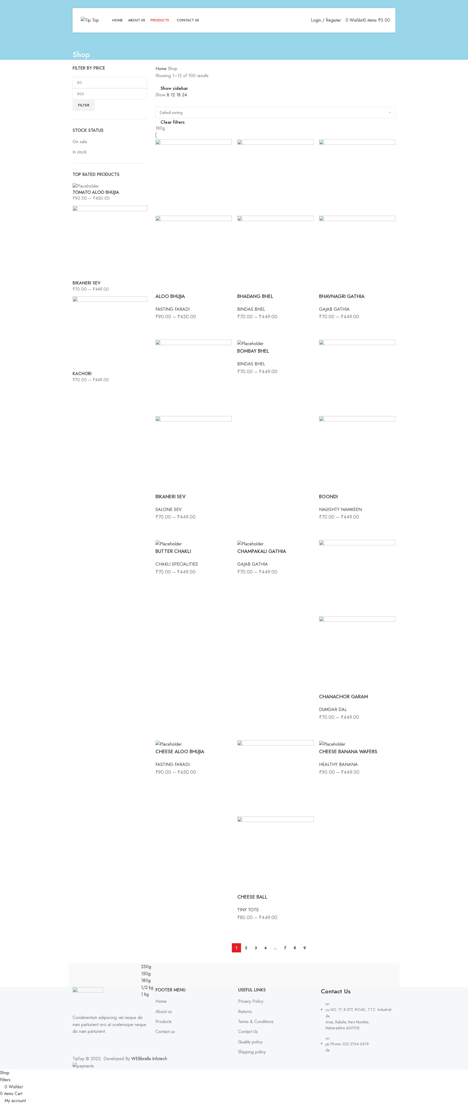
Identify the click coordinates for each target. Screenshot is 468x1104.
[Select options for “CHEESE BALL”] (244, 928)
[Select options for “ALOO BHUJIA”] (162, 327)
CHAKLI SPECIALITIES (176, 564)
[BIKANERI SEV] (110, 242)
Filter (83, 105)
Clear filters (173, 122)
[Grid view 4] (168, 102)
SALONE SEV (168, 509)
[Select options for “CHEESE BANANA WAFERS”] (326, 783)
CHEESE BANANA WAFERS (348, 751)
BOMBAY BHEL (253, 351)
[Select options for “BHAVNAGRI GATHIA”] (326, 327)
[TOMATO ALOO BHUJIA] (86, 186)
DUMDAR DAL (333, 709)
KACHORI (82, 374)
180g (160, 128)
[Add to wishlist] (192, 327)
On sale (80, 142)
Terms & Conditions (256, 1022)
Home (161, 68)
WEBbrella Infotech (149, 1059)
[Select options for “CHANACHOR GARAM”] (326, 728)
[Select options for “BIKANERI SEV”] (162, 528)
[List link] (358, 1020)
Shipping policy (252, 1052)
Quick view (177, 327)
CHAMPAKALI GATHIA (261, 551)
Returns (245, 1012)
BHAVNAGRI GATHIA (342, 296)
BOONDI (328, 496)
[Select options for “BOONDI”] (326, 528)
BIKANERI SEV (86, 283)
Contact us (165, 1032)
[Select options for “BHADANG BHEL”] (244, 327)
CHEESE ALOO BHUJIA (179, 751)
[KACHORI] (110, 333)
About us (163, 1012)
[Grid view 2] (158, 102)
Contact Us (248, 1032)
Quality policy (250, 1042)
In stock (80, 152)
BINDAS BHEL (251, 309)
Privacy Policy (250, 1001)
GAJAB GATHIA (334, 309)
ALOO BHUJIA (170, 296)
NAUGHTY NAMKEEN (340, 509)
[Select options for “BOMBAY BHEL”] (244, 382)
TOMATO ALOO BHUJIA (96, 192)
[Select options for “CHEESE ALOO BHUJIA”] (162, 783)
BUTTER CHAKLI (173, 551)
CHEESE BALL (252, 896)
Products (163, 1022)
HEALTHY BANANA (338, 764)
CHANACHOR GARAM (343, 696)
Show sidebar (174, 88)
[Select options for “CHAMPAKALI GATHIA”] (244, 582)
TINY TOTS (248, 910)
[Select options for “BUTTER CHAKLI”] (162, 582)
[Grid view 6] (179, 102)
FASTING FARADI (172, 309)
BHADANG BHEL (255, 296)
